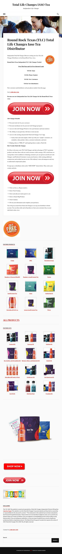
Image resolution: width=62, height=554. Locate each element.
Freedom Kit (49, 393)
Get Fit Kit (12, 393)
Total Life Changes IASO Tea (31, 4)
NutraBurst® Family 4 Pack (12, 377)
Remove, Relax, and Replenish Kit (31, 360)
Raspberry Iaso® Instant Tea (30, 277)
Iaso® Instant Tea (12, 293)
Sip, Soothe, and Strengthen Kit (12, 360)
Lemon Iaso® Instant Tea (30, 310)
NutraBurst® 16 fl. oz (12, 310)
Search (5, 537)
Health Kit (49, 360)
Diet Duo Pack (31, 393)
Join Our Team (7, 511)
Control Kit (12, 344)
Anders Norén (42, 550)
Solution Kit (49, 344)
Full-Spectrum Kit (49, 377)
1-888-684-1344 (14, 92)
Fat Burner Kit (31, 377)
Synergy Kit (31, 344)
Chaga (12, 260)
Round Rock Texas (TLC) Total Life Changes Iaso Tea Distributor (30, 44)
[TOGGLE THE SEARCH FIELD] (58, 14)
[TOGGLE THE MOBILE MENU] (4, 14)
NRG (30, 260)
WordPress (27, 550)
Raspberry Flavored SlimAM (12, 277)
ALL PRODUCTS (11, 320)
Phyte (49, 310)
